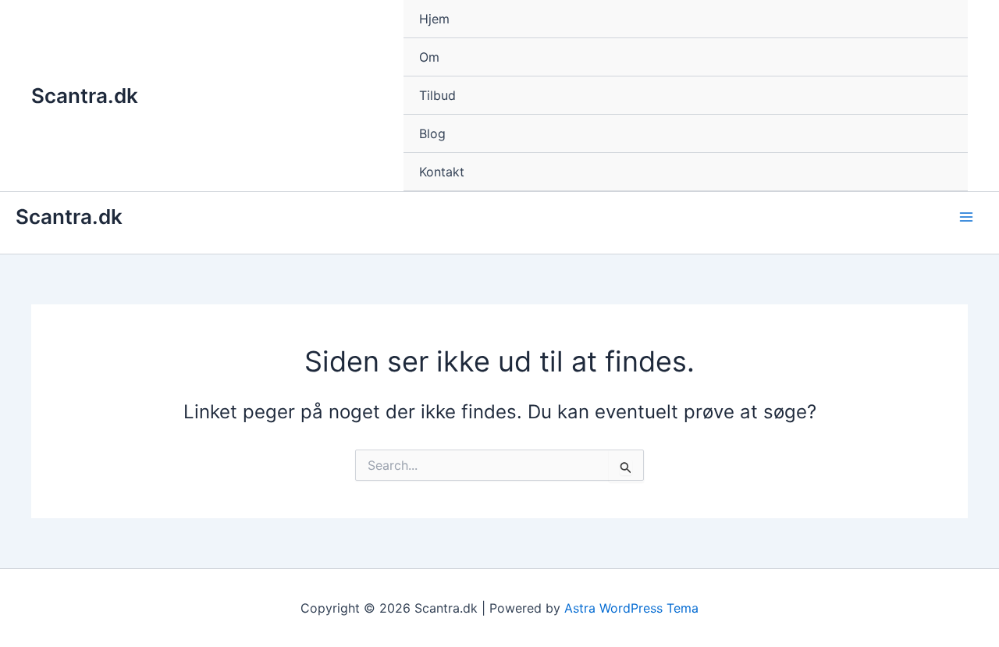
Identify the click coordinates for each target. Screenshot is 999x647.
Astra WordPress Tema (631, 608)
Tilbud (437, 95)
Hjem (434, 19)
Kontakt (441, 172)
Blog (432, 133)
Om (429, 57)
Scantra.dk (84, 96)
